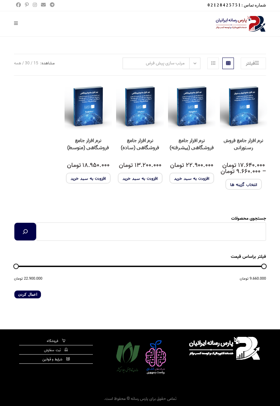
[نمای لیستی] (213, 63)
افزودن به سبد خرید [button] (191, 178)
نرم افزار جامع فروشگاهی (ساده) (140, 143)
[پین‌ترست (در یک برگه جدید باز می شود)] (27, 5)
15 (35, 63)
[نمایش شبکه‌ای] (228, 63)
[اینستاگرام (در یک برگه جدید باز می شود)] (35, 5)
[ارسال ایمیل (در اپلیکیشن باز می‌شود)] (43, 5)
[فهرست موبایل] (18, 23)
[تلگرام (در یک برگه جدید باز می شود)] (51, 5)
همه (17, 63)
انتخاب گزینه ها (243, 184)
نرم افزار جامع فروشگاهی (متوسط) (88, 143)
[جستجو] (25, 231)
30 (27, 63)
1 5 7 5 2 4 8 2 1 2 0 (224, 5)
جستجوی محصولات (248, 218)
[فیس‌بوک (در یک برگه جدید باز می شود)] (18, 5)
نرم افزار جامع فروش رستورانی (243, 143)
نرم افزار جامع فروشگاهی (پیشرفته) (192, 143)
